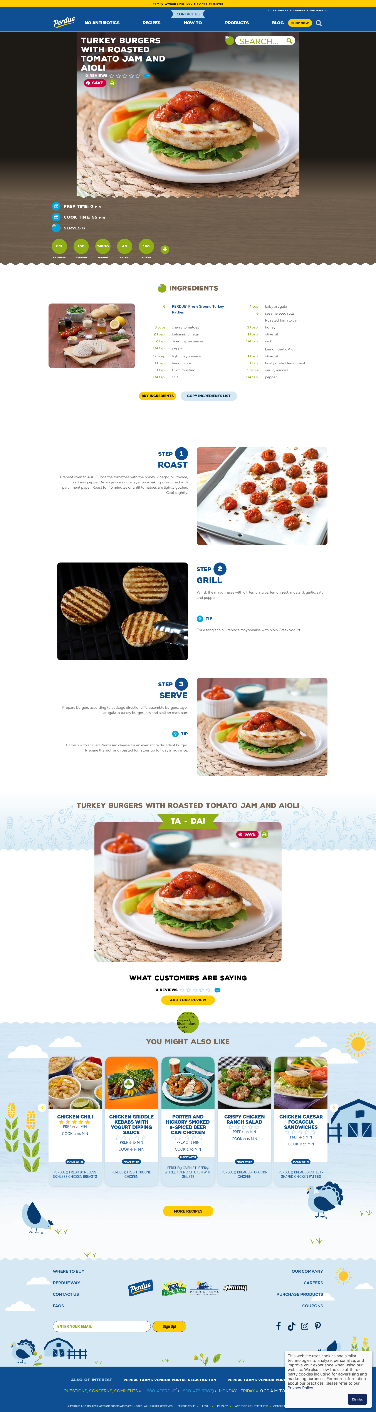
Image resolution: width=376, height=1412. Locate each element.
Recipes (152, 22)
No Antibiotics (102, 22)
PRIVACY (222, 1406)
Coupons (312, 1306)
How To (193, 22)
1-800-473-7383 (195, 1390)
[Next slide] (334, 1107)
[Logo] (141, 1288)
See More (316, 10)
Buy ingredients (158, 396)
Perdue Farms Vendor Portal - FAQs (266, 1380)
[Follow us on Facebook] (278, 1326)
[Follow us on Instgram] (304, 1326)
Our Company (307, 1271)
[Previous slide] (42, 1107)
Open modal (165, 249)
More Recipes (188, 1211)
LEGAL (206, 1406)
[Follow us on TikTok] (291, 1326)
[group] (75, 1124)
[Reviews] (147, 76)
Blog (278, 22)
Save (97, 83)
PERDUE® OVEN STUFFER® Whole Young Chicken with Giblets (188, 1172)
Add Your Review (188, 1000)
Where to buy (68, 1271)
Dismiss (357, 1399)
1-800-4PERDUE (159, 1390)
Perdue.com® (186, 1406)
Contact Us (188, 14)
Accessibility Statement (251, 1406)
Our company (278, 10)
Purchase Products (300, 1294)
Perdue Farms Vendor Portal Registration (170, 1380)
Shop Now (300, 23)
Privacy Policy (300, 1387)
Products (237, 22)
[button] (129, 76)
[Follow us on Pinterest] (317, 1326)
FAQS (58, 1306)
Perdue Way (66, 1283)
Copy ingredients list (209, 395)
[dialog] (328, 1379)
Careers (299, 10)
